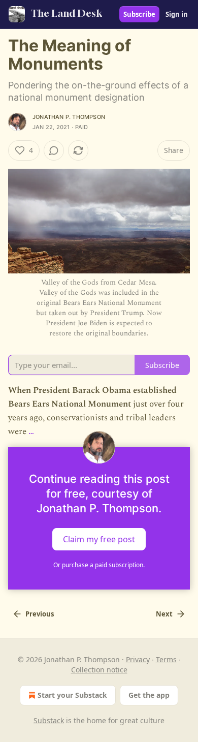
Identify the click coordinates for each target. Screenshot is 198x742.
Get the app (149, 695)
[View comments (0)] (54, 150)
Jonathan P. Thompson (68, 116)
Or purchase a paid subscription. (99, 565)
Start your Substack (72, 695)
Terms (166, 659)
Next (164, 614)
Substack (49, 720)
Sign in (177, 14)
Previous (39, 614)
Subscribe (139, 14)
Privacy (138, 659)
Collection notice (99, 669)
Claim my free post (99, 538)
